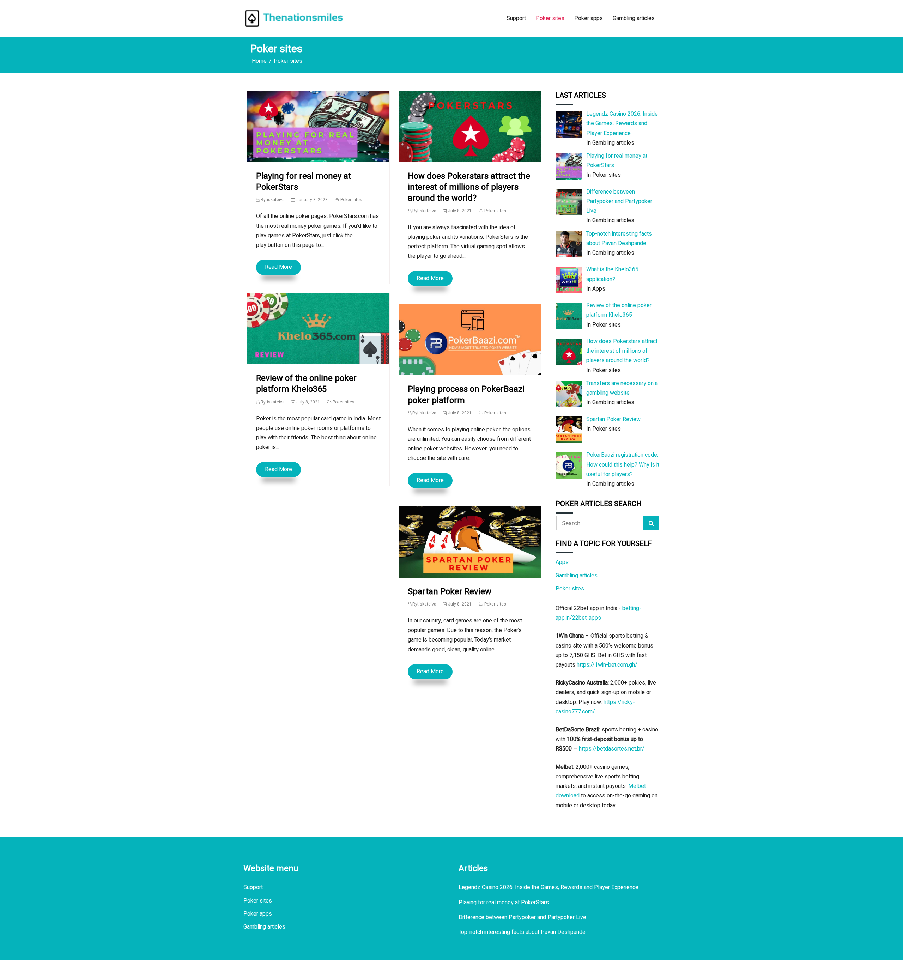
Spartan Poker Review (449, 591)
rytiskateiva (273, 199)
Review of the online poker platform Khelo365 (306, 383)
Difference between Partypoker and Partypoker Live (522, 917)
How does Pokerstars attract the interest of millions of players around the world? (469, 187)
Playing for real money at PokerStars (303, 181)
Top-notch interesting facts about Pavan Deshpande (522, 932)
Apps (562, 562)
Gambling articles (634, 18)
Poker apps (588, 18)
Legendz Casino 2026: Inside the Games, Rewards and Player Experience (548, 887)
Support (516, 18)
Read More (278, 267)
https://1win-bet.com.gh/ (607, 665)
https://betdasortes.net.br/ (611, 749)
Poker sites (550, 18)
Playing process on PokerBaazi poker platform (466, 394)
